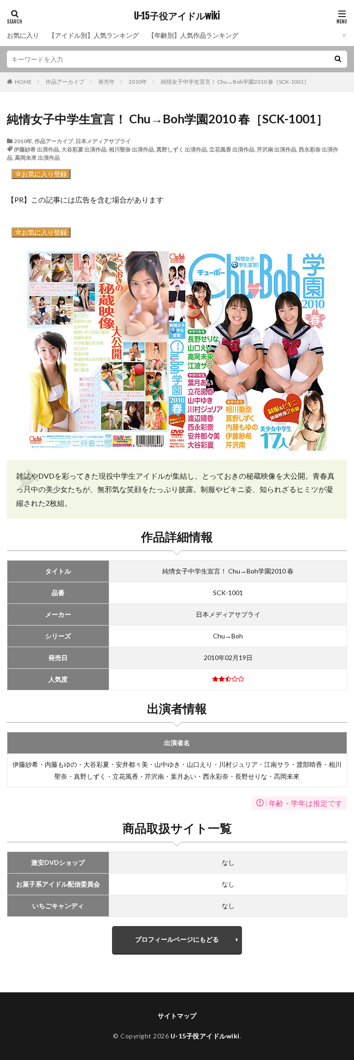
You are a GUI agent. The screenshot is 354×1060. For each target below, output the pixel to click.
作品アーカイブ (65, 81)
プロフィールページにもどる (177, 939)
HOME (23, 81)
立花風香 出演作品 (231, 149)
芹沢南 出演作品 (276, 149)
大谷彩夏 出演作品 (83, 149)
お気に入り (23, 35)
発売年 (106, 81)
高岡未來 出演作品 (37, 157)
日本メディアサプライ (103, 141)
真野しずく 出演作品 (181, 149)
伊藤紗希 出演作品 (36, 149)
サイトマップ (177, 1015)
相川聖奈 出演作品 (131, 149)
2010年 (138, 81)
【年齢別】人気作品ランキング (193, 35)
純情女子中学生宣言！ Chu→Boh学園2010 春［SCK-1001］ (235, 81)
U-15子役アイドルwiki (177, 16)
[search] (338, 59)
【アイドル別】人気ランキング (93, 35)
